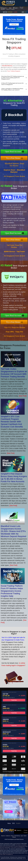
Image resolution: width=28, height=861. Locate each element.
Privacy (12, 835)
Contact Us (8, 835)
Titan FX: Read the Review (14, 327)
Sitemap (14, 837)
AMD (18, 12)
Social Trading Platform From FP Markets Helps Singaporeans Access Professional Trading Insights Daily (12, 591)
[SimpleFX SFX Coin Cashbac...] (13, 414)
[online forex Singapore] (8, 5)
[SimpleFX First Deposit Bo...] (13, 471)
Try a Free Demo (13, 158)
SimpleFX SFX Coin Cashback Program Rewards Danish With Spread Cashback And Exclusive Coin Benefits (12, 421)
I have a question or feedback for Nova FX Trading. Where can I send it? (14, 89)
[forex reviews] (7, 831)
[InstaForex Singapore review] (5, 761)
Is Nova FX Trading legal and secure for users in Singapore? (14, 84)
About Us (3, 835)
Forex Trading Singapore (13, 71)
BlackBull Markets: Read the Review (14, 165)
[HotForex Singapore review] (5, 765)
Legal (22, 835)
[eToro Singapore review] (14, 765)
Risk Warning (17, 835)
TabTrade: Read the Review (14, 246)
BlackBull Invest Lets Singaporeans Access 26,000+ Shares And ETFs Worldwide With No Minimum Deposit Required (13, 531)
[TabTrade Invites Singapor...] (13, 366)
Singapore (4, 8)
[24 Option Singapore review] (14, 769)
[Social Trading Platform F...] (13, 583)
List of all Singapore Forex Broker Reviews (14, 771)
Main (10, 8)
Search (25, 835)
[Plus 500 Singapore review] (5, 757)
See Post (24, 858)
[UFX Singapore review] (23, 761)
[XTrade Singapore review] (14, 761)
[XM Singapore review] (14, 757)
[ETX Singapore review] (5, 769)
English (16, 8)
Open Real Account (13, 151)
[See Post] (22, 396)
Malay (9, 823)
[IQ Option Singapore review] (23, 765)
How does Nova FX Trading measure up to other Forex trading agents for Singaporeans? (14, 78)
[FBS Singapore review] (23, 757)
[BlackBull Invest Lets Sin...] (13, 524)
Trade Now (14, 700)
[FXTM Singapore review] (23, 769)
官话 (13, 823)
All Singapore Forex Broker (14, 176)
